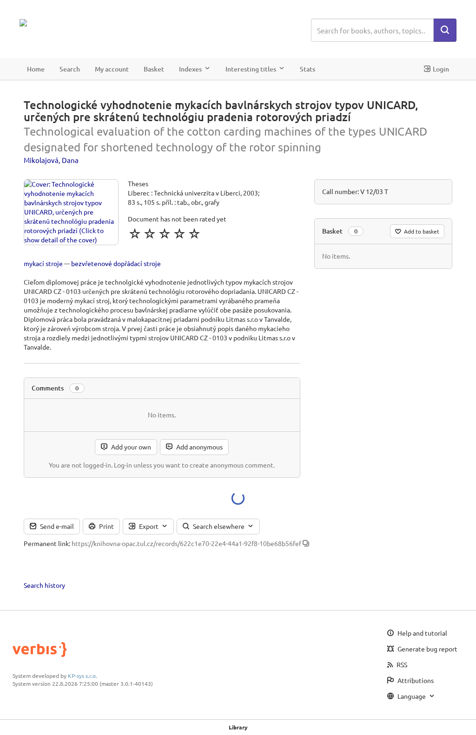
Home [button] (36, 69)
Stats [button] (307, 69)
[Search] (444, 30)
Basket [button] (154, 69)
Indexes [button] (190, 69)
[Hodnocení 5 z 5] (194, 234)
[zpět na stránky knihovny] (60, 23)
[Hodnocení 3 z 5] (165, 234)
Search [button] (70, 69)
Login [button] (441, 69)
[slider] (164, 234)
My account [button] (112, 69)
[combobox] (372, 30)
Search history (44, 585)
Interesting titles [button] (250, 69)
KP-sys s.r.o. (82, 675)
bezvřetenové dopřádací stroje (116, 263)
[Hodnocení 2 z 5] (150, 234)
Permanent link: (47, 543)
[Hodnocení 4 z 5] (179, 234)
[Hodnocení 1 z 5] (135, 234)
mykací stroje (43, 263)
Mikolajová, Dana (51, 160)
